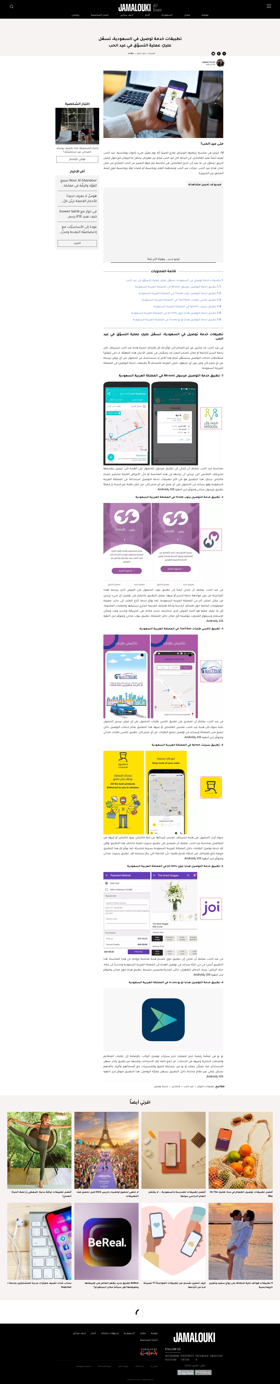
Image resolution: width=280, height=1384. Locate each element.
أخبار (147, 15)
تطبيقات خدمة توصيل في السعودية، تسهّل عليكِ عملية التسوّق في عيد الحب (173, 280)
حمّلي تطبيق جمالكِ (194, 1365)
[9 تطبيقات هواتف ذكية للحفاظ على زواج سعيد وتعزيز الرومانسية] (241, 1241)
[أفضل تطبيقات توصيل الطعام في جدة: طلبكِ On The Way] (241, 1150)
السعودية (167, 15)
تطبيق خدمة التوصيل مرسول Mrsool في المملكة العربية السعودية (175, 287)
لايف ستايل (126, 15)
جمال (187, 15)
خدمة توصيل (161, 1086)
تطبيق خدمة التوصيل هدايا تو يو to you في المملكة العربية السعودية (174, 319)
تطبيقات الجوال (205, 1086)
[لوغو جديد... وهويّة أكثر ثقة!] (163, 222)
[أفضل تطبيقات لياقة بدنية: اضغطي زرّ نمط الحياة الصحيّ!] (39, 1150)
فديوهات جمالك (110, 1333)
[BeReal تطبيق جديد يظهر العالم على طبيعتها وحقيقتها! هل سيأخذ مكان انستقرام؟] (106, 1241)
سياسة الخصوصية (84, 1367)
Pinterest (187, 1356)
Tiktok (185, 1360)
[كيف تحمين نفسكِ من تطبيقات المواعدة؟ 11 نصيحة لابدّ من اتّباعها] (173, 1241)
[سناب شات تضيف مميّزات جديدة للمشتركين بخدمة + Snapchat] (39, 1241)
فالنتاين (175, 1086)
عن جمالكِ (139, 1367)
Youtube (171, 1360)
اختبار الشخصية (100, 15)
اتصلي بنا (154, 1367)
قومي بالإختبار (77, 159)
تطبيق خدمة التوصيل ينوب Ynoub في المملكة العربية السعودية (177, 293)
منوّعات (131, 53)
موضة (205, 15)
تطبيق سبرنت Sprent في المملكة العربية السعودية (185, 306)
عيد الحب (188, 1086)
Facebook (202, 1356)
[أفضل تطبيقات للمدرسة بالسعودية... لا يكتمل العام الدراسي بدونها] (173, 1150)
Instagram (172, 1356)
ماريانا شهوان (208, 62)
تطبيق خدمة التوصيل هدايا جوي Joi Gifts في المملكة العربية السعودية (173, 313)
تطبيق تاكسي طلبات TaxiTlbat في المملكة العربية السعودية (179, 300)
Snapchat (216, 1356)
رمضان (75, 15)
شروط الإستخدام (104, 1367)
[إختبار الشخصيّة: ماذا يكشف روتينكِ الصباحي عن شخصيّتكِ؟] (77, 126)
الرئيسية (151, 53)
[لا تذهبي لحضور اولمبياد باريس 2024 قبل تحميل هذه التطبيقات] (106, 1150)
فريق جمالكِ (123, 1367)
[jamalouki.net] (140, 8)
